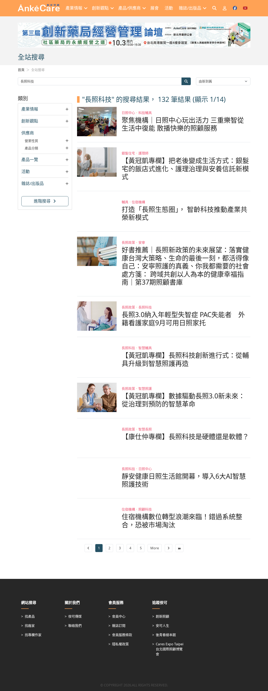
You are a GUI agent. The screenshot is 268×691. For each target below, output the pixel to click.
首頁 (21, 69)
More (154, 548)
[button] (45, 109)
